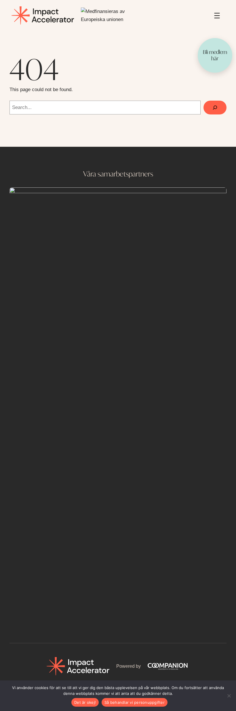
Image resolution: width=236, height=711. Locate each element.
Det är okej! (85, 702)
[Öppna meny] (217, 15)
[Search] (215, 107)
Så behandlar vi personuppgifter (134, 702)
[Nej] (229, 696)
